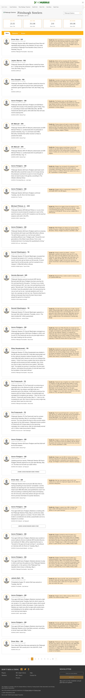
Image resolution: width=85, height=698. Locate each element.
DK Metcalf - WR (17, 124)
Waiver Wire (41, 7)
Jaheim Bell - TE (17, 578)
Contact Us (33, 675)
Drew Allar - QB (17, 39)
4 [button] (41, 659)
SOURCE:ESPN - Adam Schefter (18, 613)
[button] (83, 2)
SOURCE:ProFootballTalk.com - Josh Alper (21, 180)
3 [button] (38, 659)
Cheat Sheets (48, 7)
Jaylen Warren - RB (18, 60)
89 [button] (52, 659)
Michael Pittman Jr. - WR (20, 206)
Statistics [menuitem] (15, 33)
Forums (18, 678)
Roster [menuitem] (23, 33)
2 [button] (35, 659)
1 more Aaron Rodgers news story (28, 526)
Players (4, 673)
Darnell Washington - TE (20, 252)
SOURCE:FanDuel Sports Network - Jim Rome (22, 548)
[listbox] (72, 13)
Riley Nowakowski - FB (19, 348)
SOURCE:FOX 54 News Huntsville (19, 299)
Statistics (4, 675)
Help (31, 673)
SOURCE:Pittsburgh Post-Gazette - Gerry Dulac (22, 51)
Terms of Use (37, 690)
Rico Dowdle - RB (17, 79)
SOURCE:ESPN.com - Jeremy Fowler (19, 318)
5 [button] (44, 659)
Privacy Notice (28, 690)
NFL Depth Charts (21, 673)
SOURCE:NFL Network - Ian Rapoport (20, 466)
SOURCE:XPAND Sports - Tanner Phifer (20, 266)
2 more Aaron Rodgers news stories (28, 471)
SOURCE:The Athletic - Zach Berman (19, 586)
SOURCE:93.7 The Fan (16, 197)
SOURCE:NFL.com (15, 649)
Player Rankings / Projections (24, 7)
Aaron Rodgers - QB (18, 101)
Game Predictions (13, 7)
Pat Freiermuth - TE (18, 381)
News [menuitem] (7, 33)
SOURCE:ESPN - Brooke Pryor (18, 115)
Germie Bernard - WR (19, 275)
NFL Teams (19, 675)
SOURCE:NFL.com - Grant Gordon (19, 243)
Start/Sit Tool (34, 7)
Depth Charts (56, 7)
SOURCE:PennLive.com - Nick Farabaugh (21, 430)
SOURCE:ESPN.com (16, 70)
